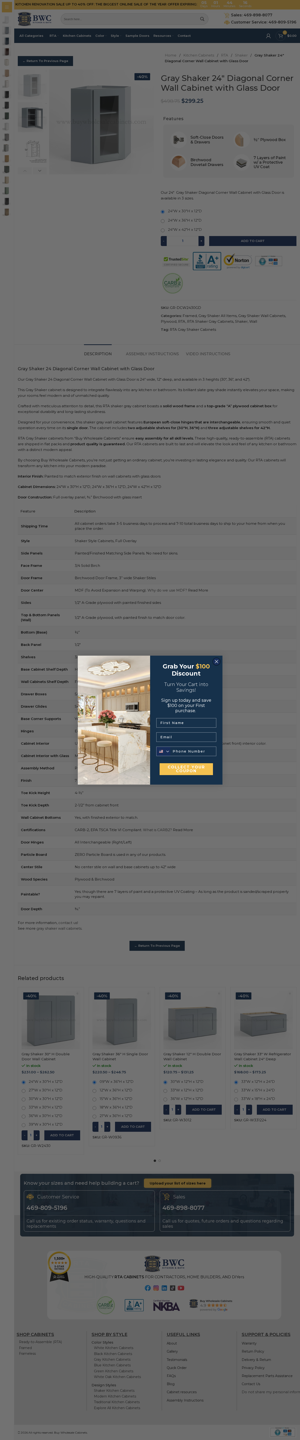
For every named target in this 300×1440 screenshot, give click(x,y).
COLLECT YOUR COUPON (186, 769)
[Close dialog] (216, 661)
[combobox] (163, 751)
